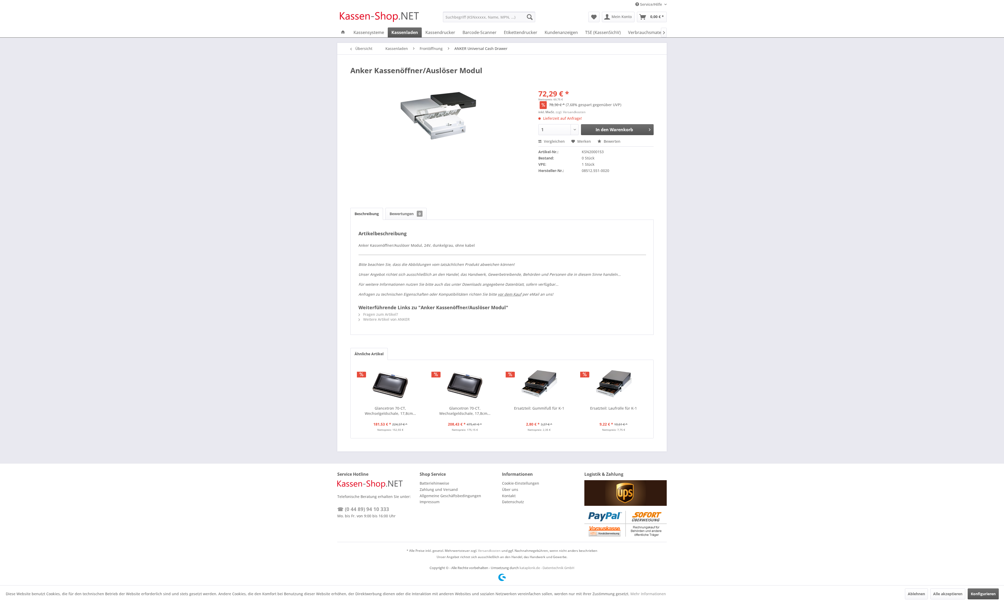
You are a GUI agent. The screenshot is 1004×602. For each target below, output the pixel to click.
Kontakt (509, 495)
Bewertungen (405, 213)
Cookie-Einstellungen (520, 483)
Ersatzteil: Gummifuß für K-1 (539, 408)
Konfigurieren (983, 593)
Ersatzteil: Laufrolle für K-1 (613, 408)
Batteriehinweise (434, 483)
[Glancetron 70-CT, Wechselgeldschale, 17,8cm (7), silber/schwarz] (390, 384)
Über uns (510, 489)
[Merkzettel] (594, 17)
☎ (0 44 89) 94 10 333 (363, 509)
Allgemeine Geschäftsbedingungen (450, 495)
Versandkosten (489, 550)
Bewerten (611, 141)
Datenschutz (513, 501)
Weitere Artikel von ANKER (386, 319)
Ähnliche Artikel (369, 353)
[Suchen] (529, 17)
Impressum (430, 501)
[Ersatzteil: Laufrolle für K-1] (613, 384)
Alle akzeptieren (947, 593)
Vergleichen (554, 141)
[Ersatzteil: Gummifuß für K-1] (539, 384)
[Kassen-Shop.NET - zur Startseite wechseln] (379, 18)
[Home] (343, 32)
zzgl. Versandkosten (571, 112)
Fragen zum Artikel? (380, 314)
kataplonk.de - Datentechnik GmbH (547, 567)
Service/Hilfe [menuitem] (651, 4)
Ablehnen (916, 593)
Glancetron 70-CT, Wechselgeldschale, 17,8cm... (390, 411)
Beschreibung (367, 213)
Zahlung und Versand (439, 489)
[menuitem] (489, 17)
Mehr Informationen (648, 593)
